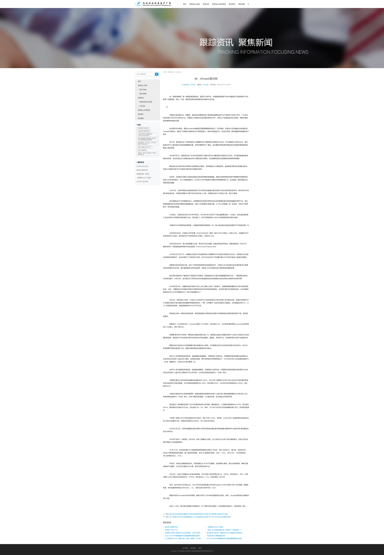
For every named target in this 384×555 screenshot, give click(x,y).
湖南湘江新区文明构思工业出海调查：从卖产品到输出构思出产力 (184, 533)
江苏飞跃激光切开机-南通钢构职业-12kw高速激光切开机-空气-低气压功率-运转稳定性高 (199, 517)
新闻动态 (206, 4)
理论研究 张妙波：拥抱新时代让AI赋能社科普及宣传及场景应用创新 (226, 533)
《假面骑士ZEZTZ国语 (215, 527)
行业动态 (178, 72)
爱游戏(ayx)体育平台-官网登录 (188, 551)
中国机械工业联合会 (143, 128)
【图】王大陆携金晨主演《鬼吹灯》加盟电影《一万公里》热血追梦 (226, 530)
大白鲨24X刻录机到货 (144, 131)
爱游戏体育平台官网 (146, 102)
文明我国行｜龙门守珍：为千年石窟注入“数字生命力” (147, 143)
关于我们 (185, 548)
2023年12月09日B (142, 181)
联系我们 (232, 4)
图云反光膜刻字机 (171, 527)
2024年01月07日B (142, 166)
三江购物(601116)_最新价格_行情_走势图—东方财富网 (184, 538)
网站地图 (241, 4)
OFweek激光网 (142, 150)
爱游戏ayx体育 (194, 4)
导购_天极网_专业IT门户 (144, 147)
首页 (184, 4)
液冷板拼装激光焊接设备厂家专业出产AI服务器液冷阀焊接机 (147, 139)
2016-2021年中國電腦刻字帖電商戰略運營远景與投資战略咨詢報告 (184, 536)
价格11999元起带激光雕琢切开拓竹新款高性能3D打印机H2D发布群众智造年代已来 (198, 514)
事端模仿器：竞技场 (143, 174)
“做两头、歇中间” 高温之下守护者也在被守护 (147, 153)
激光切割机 (143, 93)
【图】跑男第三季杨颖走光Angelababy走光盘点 (145, 134)
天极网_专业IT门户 (171, 530)
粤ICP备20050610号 (207, 551)
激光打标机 (143, 89)
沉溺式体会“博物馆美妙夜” (216, 536)
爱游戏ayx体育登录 (219, 4)
